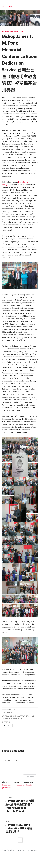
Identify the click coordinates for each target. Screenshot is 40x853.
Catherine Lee (8, 7)
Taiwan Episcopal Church (12, 31)
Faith (5, 716)
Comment (30, 777)
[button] (14, 446)
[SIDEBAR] (20, 840)
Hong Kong (13, 716)
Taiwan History (16, 718)
